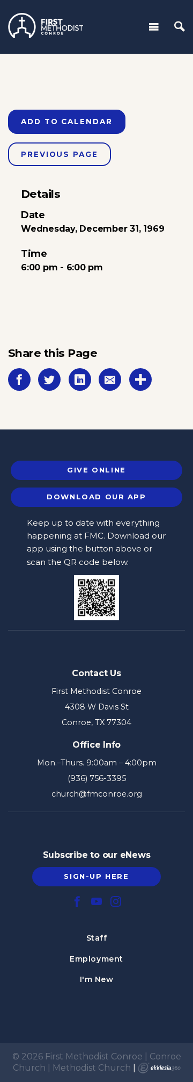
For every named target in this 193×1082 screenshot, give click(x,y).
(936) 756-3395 (97, 778)
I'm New (97, 979)
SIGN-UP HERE (96, 876)
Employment (96, 959)
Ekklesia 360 (159, 1068)
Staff (96, 938)
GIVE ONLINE (96, 469)
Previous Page (59, 154)
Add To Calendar (67, 121)
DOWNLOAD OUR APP (96, 496)
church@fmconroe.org (96, 794)
